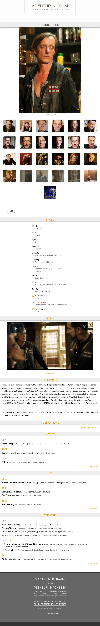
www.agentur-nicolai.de (58, 596)
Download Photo (12, 213)
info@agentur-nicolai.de (42, 596)
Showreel (50, 373)
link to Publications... (89, 427)
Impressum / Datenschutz (50, 608)
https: (37, 298)
